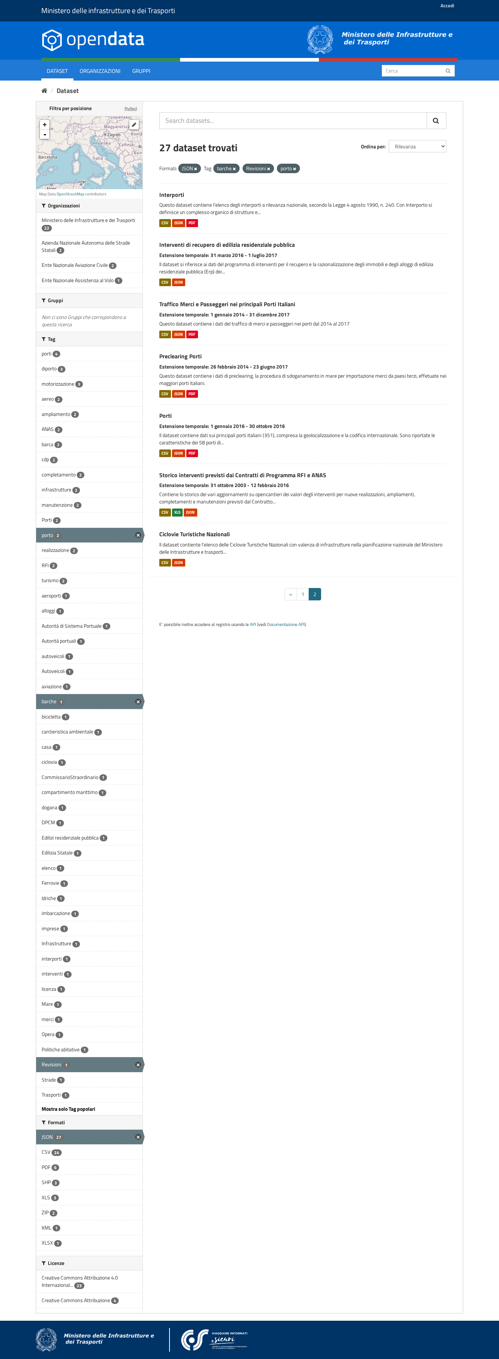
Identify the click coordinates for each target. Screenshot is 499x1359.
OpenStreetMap (70, 194)
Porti (165, 415)
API (253, 624)
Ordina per (372, 146)
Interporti (171, 194)
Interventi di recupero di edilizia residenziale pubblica (227, 244)
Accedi (447, 5)
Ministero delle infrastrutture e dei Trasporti (108, 10)
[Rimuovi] (195, 169)
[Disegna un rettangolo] (134, 124)
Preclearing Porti (180, 356)
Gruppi (141, 71)
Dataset (57, 71)
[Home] (44, 91)
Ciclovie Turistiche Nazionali (194, 534)
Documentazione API (286, 624)
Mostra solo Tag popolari (68, 1109)
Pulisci (131, 108)
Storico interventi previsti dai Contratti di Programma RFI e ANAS (242, 475)
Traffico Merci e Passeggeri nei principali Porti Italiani (227, 304)
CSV (164, 223)
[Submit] (448, 70)
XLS (177, 512)
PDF (191, 223)
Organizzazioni (100, 71)
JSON (178, 223)
